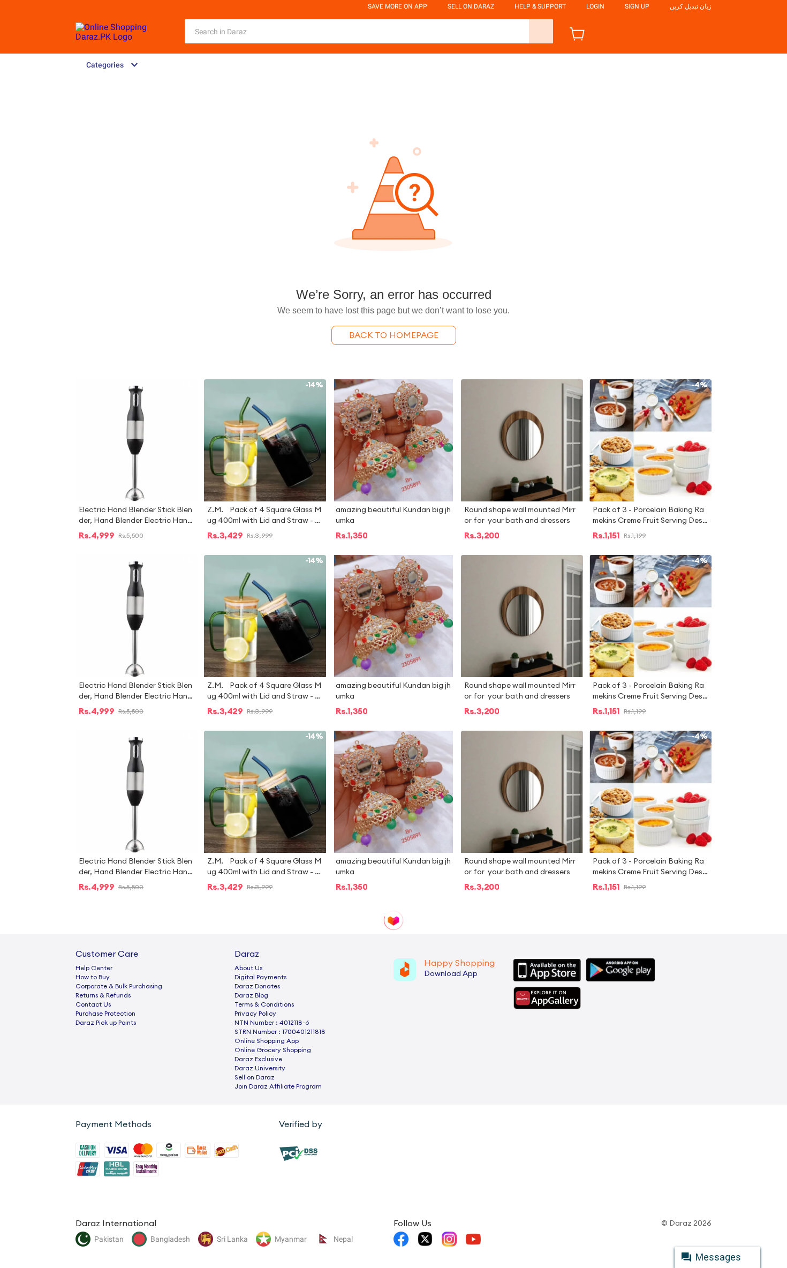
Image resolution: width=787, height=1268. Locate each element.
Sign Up (637, 6)
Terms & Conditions (264, 1004)
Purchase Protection (105, 1013)
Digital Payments (260, 977)
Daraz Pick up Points (105, 1022)
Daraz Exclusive (258, 1059)
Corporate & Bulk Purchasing (118, 986)
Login (595, 6)
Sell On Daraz (471, 6)
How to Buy (92, 977)
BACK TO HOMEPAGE (393, 335)
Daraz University (259, 1068)
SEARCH (541, 31)
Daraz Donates (257, 986)
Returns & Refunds (103, 995)
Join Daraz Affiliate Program (278, 1086)
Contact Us (93, 1004)
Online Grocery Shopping (272, 1050)
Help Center (93, 968)
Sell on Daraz (254, 1077)
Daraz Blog (251, 995)
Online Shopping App (266, 1041)
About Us (248, 968)
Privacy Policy (255, 1013)
